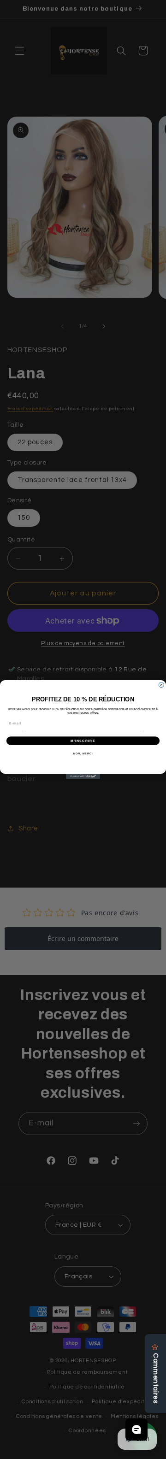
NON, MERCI (83, 753)
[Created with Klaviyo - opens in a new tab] (83, 776)
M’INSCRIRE (83, 740)
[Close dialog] (161, 685)
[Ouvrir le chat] (136, 1429)
